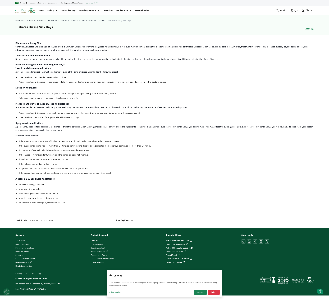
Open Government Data (175, 244)
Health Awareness (37, 20)
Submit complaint (98, 248)
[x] (267, 241)
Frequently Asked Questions (102, 259)
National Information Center (177, 241)
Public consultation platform (177, 259)
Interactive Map (68, 10)
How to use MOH (22, 244)
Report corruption (98, 251)
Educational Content (57, 20)
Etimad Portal (171, 255)
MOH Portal (20, 20)
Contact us (95, 241)
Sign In (309, 10)
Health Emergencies (23, 266)
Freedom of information (100, 255)
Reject (214, 292)
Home (41, 10)
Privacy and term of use (24, 248)
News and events (22, 251)
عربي (295, 10)
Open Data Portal (22, 262)
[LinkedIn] (249, 241)
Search (282, 10)
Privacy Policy (115, 292)
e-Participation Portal (174, 251)
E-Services (108, 10)
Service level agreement (25, 259)
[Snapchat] (243, 241)
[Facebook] (255, 241)
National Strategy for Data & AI (178, 248)
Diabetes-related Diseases (93, 20)
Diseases (74, 20)
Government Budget (174, 262)
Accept (200, 292)
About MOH (20, 241)
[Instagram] (261, 241)
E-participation (97, 244)
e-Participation (142, 10)
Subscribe (19, 255)
